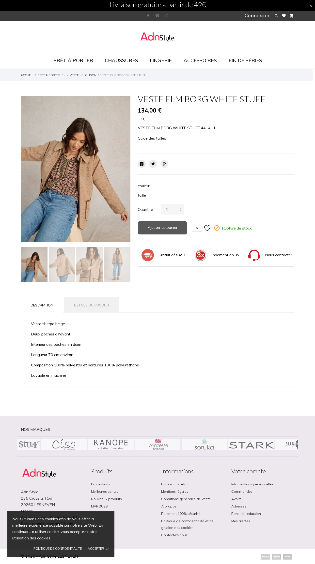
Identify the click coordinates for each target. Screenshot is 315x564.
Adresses (238, 506)
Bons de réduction (246, 513)
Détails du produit (92, 305)
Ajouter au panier (162, 227)
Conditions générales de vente (186, 499)
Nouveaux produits (106, 499)
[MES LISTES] (284, 15)
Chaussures (121, 60)
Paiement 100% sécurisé (181, 513)
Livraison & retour (175, 484)
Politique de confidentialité (57, 548)
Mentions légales (174, 491)
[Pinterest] (164, 164)
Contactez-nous (174, 535)
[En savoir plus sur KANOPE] (110, 444)
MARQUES (99, 506)
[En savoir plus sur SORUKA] (204, 444)
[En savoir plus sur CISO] (64, 444)
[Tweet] (153, 164)
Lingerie (161, 60)
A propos (168, 506)
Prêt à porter (73, 60)
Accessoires (200, 60)
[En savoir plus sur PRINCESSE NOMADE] (157, 444)
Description (42, 305)
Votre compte (248, 471)
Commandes (241, 491)
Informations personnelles (252, 484)
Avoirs (236, 499)
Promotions (100, 484)
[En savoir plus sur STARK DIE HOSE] (251, 444)
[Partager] (142, 164)
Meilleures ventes (104, 491)
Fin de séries (245, 60)
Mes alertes (240, 521)
